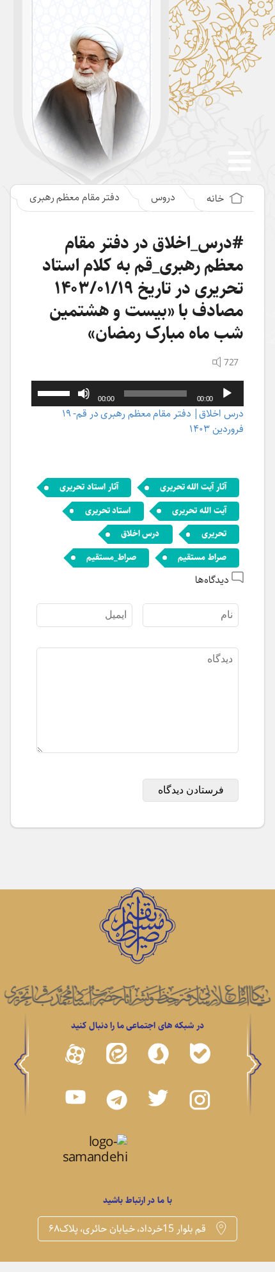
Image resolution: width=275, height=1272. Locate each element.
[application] (137, 393)
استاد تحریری (108, 511)
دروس (163, 197)
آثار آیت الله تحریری (193, 487)
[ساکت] (83, 393)
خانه (216, 199)
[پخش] (227, 393)
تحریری (213, 534)
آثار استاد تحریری (88, 487)
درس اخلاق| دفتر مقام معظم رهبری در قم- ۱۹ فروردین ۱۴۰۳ (153, 421)
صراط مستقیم (202, 557)
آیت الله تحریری (199, 511)
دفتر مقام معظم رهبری (74, 197)
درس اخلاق (140, 534)
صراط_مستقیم (111, 557)
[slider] (56, 392)
